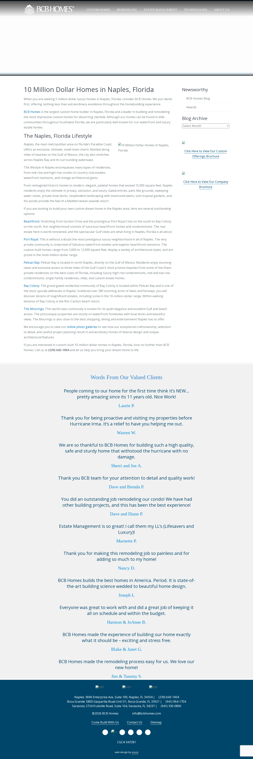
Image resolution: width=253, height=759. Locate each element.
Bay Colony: (32, 286)
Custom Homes (98, 9)
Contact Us (134, 722)
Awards (191, 107)
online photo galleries (82, 327)
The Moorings (34, 309)
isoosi (135, 752)
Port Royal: (31, 239)
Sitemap (156, 722)
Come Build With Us (105, 722)
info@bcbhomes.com (146, 713)
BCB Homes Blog (198, 98)
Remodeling (127, 9)
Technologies (195, 9)
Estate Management (160, 9)
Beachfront (31, 221)
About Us (221, 9)
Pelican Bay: (32, 262)
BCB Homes (32, 112)
